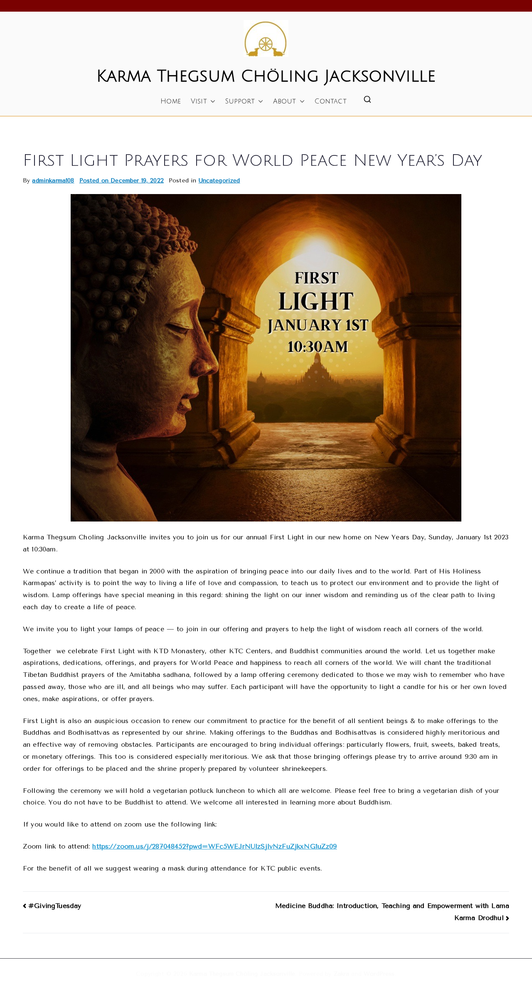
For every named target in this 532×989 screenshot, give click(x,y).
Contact (331, 101)
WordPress (379, 973)
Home (170, 101)
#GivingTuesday (54, 906)
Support (240, 101)
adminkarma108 (53, 180)
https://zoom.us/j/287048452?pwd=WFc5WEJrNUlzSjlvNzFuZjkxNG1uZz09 (214, 846)
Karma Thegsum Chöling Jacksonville (266, 76)
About (284, 101)
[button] (211, 102)
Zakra (342, 973)
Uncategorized (219, 180)
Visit (199, 101)
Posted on (121, 180)
